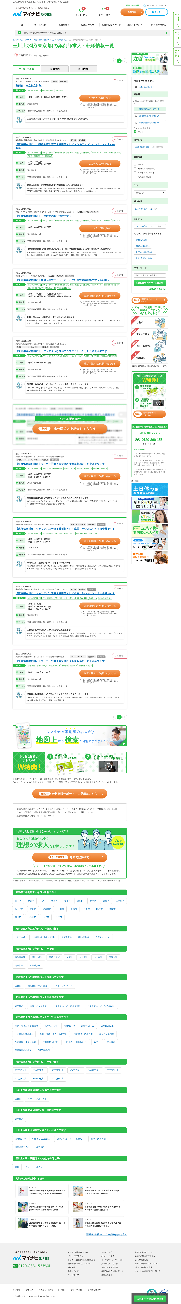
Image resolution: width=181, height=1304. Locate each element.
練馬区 (80, 901)
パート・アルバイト (62, 985)
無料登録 (132, 12)
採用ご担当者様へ (133, 5)
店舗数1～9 (69, 1026)
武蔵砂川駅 (35, 965)
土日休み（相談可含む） (75, 1042)
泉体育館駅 (20, 957)
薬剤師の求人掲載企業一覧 (112, 1271)
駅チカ (97, 1042)
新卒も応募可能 (106, 1034)
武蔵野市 (47, 909)
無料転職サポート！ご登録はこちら (69, 793)
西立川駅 (19, 965)
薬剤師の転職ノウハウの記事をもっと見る (106, 1234)
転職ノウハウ (87, 25)
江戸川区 (120, 901)
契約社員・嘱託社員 (37, 985)
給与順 (85, 69)
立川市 (33, 909)
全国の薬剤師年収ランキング (147, 1264)
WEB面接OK (44, 1050)
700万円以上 (57, 1078)
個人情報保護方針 (95, 1290)
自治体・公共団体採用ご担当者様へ (82, 1260)
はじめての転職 (141, 1260)
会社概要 (16, 1290)
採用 (63, 1290)
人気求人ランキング (109, 1264)
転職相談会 (64, 25)
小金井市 (32, 917)
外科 (28, 1167)
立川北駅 (83, 957)
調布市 (112, 909)
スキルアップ (51, 1026)
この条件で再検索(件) (150, 1298)
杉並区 (18, 901)
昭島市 (99, 909)
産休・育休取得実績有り (26, 1026)
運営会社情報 (106, 1275)
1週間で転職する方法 (143, 1267)
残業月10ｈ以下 (50, 1042)
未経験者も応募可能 (83, 1034)
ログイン (156, 12)
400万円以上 (57, 1070)
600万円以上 (21, 1078)
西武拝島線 (83, 937)
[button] (119, 80)
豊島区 (31, 901)
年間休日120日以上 (24, 1034)
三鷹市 (61, 909)
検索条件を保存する (157, 289)
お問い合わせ (73, 1271)
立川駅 (69, 957)
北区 (43, 901)
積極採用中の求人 (23, 1050)
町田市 (18, 917)
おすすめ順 (28, 69)
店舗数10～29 (87, 1026)
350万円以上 (39, 1070)
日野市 (59, 917)
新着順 (56, 69)
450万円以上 (76, 1070)
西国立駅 (113, 957)
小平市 (46, 917)
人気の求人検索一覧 (109, 1267)
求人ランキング (135, 25)
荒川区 (54, 901)
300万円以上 (21, 1070)
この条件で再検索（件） (150, 283)
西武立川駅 (54, 957)
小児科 (39, 1167)
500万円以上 (94, 1070)
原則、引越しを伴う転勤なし (53, 1034)
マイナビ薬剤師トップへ (78, 1252)
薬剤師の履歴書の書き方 (145, 1256)
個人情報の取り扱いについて (80, 1264)
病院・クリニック (38, 1006)
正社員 (18, 985)
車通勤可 (111, 1042)
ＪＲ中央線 (20, 937)
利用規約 (71, 1267)
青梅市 (74, 909)
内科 (17, 1167)
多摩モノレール (102, 937)
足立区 (93, 901)
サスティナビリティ (47, 1290)
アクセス (29, 1290)
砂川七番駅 (37, 957)
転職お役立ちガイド (111, 25)
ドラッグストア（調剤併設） (67, 1006)
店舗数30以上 (107, 1026)
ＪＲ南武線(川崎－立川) (43, 937)
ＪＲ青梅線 (66, 937)
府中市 (86, 909)
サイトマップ (73, 1275)
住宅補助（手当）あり (25, 1042)
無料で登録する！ (71, 857)
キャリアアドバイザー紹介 (112, 1260)
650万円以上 (39, 1078)
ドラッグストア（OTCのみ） (101, 1006)
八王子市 (19, 909)
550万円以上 (113, 1070)
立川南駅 (98, 957)
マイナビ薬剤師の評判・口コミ (147, 1271)
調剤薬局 (19, 1006)
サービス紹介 (40, 25)
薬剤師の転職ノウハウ (144, 1252)
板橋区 (67, 901)
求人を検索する (158, 25)
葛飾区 (106, 901)
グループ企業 (76, 1290)
